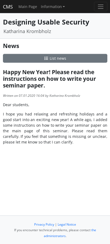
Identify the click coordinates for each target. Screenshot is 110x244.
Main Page (27, 6)
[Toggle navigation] (100, 6)
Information (51, 6)
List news (57, 58)
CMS (8, 6)
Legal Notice (67, 224)
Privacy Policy (44, 224)
